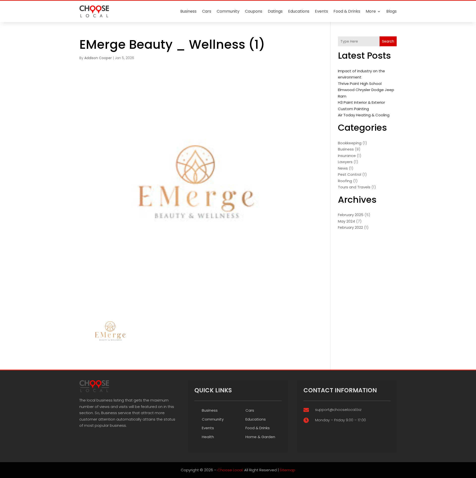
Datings (275, 11)
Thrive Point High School (360, 83)
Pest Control (349, 174)
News (343, 168)
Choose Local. (230, 470)
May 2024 (346, 221)
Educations (298, 11)
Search (388, 41)
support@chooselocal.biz (338, 409)
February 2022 (350, 227)
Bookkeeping (349, 143)
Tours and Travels (354, 187)
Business (188, 11)
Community (228, 11)
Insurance (347, 155)
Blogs (391, 11)
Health (208, 436)
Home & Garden (260, 436)
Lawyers (345, 161)
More (371, 11)
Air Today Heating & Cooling (363, 115)
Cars (206, 11)
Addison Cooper (98, 57)
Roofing (345, 180)
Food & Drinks (346, 11)
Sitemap (287, 470)
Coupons (253, 11)
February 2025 (350, 214)
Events (321, 11)
